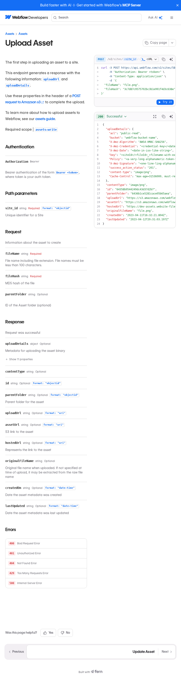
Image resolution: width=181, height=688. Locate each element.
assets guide (45, 119)
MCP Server (132, 5)
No (68, 632)
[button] (46, 544)
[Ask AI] (171, 59)
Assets (9, 34)
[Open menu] (172, 18)
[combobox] (112, 116)
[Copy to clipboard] (164, 59)
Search (63, 17)
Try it (167, 102)
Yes (51, 632)
